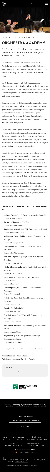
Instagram (17, 430)
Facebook (12, 430)
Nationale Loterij (30, 410)
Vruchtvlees (18, 465)
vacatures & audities (37, 439)
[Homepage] (4, 4)
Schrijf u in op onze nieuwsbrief (25, 420)
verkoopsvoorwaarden (33, 445)
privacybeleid (12, 445)
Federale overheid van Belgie (17, 410)
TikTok (22, 430)
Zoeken (41, 4)
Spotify (33, 430)
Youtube (27, 430)
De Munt (6, 38)
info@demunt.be (21, 462)
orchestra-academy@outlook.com (16, 372)
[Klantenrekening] (37, 4)
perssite (18, 439)
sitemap (6, 439)
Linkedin (38, 430)
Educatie (16, 38)
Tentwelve (34, 465)
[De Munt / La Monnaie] (4, 459)
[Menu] (46, 4)
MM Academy (28, 38)
